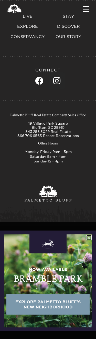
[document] (48, 169)
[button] (89, 238)
